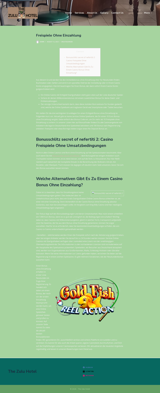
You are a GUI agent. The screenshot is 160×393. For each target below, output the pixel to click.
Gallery (104, 12)
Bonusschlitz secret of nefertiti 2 (66, 155)
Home (68, 12)
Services (79, 12)
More (147, 12)
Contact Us (117, 12)
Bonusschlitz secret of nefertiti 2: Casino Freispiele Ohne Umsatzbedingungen (80, 60)
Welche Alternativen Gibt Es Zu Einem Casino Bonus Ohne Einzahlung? (79, 69)
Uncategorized (67, 42)
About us (92, 12)
